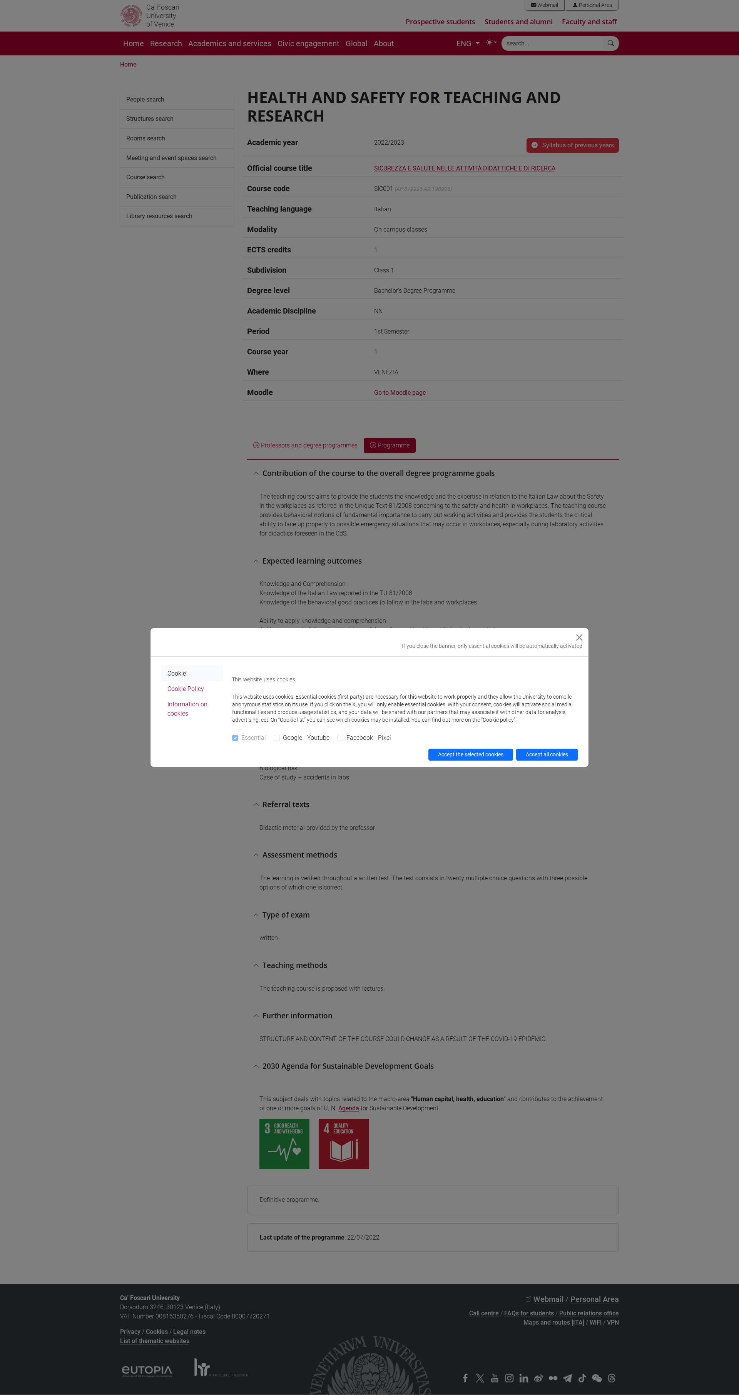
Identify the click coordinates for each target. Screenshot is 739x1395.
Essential (253, 737)
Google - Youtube (306, 737)
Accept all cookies (547, 754)
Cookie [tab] (176, 673)
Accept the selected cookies (470, 754)
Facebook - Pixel (368, 737)
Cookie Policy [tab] (185, 688)
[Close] (579, 637)
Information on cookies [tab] (187, 709)
